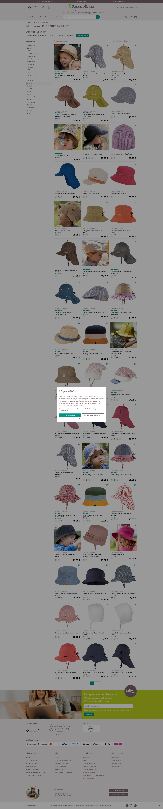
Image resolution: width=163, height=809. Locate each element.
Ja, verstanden (70, 415)
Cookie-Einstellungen (91, 409)
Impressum (85, 418)
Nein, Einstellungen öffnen (92, 415)
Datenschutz (78, 418)
